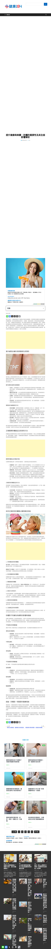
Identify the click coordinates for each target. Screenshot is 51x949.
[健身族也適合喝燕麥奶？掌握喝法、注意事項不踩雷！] (8, 915)
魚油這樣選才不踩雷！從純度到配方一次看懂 (14, 940)
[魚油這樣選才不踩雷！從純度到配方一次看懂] (8, 935)
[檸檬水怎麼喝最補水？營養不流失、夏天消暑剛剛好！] (10, 854)
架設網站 (26, 838)
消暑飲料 (21, 302)
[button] (43, 308)
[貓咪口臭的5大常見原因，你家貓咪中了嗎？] (23, 902)
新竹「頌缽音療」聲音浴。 (26, 292)
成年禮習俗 (15, 842)
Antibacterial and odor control (14, 298)
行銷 (35, 863)
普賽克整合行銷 (10, 836)
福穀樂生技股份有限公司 (14, 300)
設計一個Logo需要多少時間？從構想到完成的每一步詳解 (40, 866)
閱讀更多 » (8, 793)
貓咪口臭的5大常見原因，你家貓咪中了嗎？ (30, 907)
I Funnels (26, 836)
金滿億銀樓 (9, 840)
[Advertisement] (25, 340)
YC (10, 870)
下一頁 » (36, 831)
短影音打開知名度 (33, 838)
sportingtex (11, 296)
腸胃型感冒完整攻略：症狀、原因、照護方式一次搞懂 (14, 819)
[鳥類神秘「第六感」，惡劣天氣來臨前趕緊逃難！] (23, 918)
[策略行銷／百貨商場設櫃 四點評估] (38, 915)
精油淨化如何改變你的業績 (14, 292)
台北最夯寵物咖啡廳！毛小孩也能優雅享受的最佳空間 (25, 866)
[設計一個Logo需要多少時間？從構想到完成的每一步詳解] (40, 854)
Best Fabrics (27, 298)
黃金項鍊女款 (9, 842)
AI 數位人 (39, 838)
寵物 (19, 863)
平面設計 (21, 838)
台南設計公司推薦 (10, 838)
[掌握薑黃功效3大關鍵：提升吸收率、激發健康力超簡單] (8, 879)
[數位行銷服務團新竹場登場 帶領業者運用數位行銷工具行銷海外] (38, 894)
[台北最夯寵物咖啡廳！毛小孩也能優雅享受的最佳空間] (25, 854)
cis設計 (16, 838)
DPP (22, 298)
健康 (4, 863)
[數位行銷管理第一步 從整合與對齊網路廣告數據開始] (38, 928)
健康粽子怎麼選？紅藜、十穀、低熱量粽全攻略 (14, 904)
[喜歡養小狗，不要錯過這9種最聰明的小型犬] (23, 936)
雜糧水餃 (10, 302)
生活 (6, 863)
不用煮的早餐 (15, 302)
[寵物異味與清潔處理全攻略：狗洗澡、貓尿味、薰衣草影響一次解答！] (23, 879)
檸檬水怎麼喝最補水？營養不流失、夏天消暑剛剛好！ (10, 866)
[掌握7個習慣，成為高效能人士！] (38, 879)
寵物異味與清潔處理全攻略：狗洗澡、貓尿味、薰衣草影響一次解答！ (30, 887)
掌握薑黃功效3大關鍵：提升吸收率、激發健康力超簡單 (14, 886)
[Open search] (46, 14)
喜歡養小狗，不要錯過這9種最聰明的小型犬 (30, 941)
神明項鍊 (21, 842)
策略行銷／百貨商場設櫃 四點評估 (45, 919)
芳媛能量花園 (11, 290)
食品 (8, 863)
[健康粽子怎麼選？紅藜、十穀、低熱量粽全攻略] (8, 898)
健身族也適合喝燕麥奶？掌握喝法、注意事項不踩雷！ (14, 922)
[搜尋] (45, 4)
